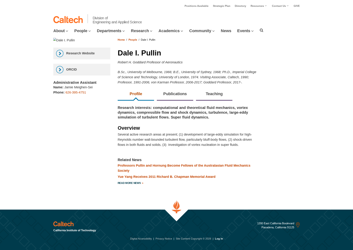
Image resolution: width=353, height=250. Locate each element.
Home (121, 39)
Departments (109, 30)
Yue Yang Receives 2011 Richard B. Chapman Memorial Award (166, 177)
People (80, 30)
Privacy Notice (164, 238)
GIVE (297, 5)
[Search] (261, 30)
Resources (258, 5)
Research (140, 30)
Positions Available (196, 5)
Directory (240, 5)
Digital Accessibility (141, 238)
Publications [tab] (175, 93)
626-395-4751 (75, 92)
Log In (219, 238)
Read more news (130, 182)
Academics (169, 30)
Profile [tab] (136, 93)
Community (200, 30)
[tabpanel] (209, 146)
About (59, 30)
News (226, 30)
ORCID (71, 69)
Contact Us (279, 5)
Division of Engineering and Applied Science (117, 20)
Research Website (80, 53)
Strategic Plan (221, 5)
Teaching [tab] (214, 93)
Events (243, 30)
